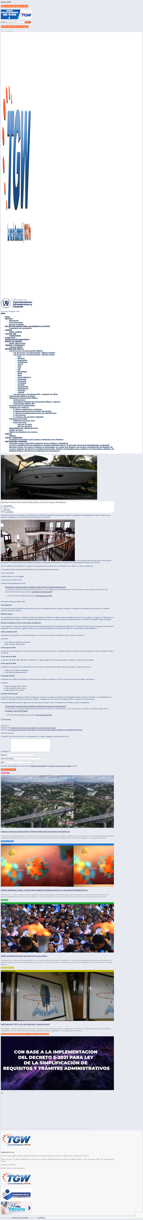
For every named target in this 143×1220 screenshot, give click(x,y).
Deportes (4, 903)
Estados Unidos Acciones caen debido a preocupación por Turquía (33, 728)
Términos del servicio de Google (60, 766)
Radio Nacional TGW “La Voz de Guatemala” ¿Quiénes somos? (25, 1024)
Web (2, 762)
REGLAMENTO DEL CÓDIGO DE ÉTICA (23, 428)
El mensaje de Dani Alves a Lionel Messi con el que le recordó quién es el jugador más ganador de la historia (45, 730)
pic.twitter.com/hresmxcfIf (42, 592)
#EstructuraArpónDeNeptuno (54, 587)
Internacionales (6, 844)
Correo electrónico (7, 759)
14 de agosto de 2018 (43, 596)
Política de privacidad (38, 766)
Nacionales (6, 510)
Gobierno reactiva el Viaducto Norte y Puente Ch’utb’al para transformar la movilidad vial (35, 831)
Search (3, 22)
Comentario (5, 751)
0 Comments (9, 512)
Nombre (3, 755)
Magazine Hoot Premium (20, 1218)
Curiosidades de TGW (8, 971)
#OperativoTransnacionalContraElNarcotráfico (23, 587)
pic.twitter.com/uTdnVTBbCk (16, 711)
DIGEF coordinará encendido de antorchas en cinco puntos (24, 956)
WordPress (41, 1218)
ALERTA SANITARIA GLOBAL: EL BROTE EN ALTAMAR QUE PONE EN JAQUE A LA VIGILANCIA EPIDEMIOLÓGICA (44, 890)
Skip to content (6, 2)
